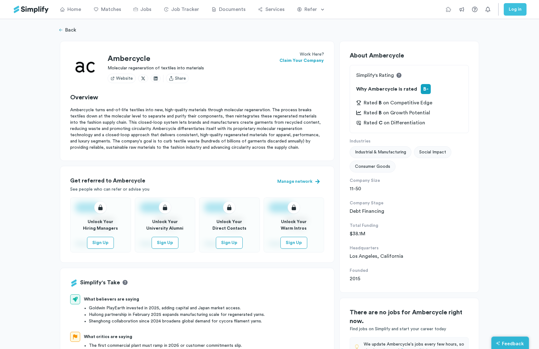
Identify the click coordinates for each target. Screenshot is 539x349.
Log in (515, 9)
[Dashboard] (31, 9)
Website (124, 78)
